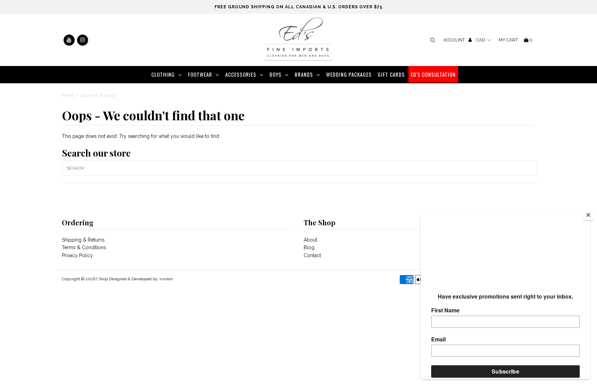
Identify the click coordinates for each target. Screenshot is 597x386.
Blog (309, 247)
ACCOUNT (454, 40)
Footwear (200, 74)
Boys (275, 74)
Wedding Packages (349, 74)
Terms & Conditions (84, 247)
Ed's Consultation (433, 74)
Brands (304, 74)
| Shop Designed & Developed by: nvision (134, 278)
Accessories (240, 74)
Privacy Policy (77, 255)
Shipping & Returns (83, 240)
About (310, 240)
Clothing (163, 74)
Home (68, 95)
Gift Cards (391, 74)
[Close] (588, 215)
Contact (312, 255)
